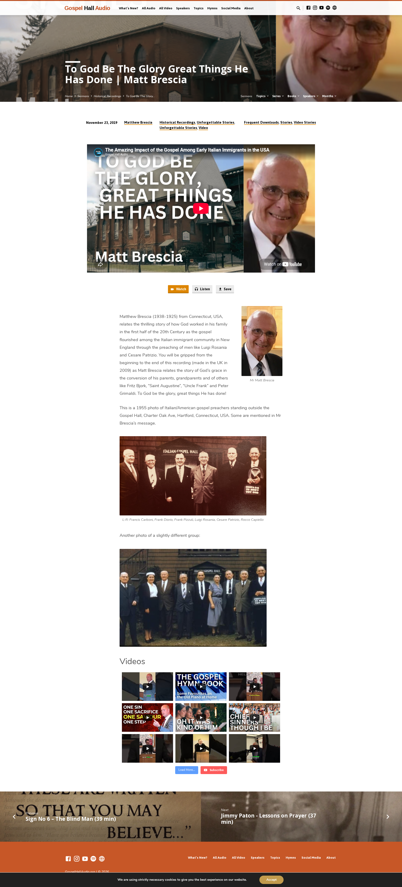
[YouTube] (321, 7)
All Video (165, 8)
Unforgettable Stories (215, 122)
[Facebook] (308, 7)
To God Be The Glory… (140, 96)
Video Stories (305, 122)
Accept (271, 879)
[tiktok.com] (334, 7)
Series (276, 96)
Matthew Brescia (138, 122)
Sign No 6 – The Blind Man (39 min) (71, 818)
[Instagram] (315, 7)
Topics (199, 8)
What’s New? (128, 8)
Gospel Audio (87, 8)
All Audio (148, 8)
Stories (286, 122)
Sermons (83, 96)
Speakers (183, 8)
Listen (204, 289)
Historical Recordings (107, 96)
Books (292, 96)
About (249, 8)
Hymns (212, 8)
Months (328, 96)
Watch (180, 289)
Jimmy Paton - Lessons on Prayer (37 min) (268, 818)
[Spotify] (328, 7)
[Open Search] (298, 8)
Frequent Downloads (261, 122)
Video (203, 128)
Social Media (231, 8)
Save (227, 289)
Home (69, 96)
